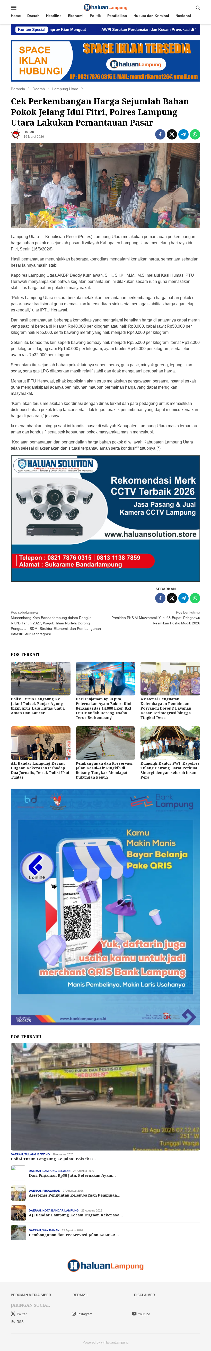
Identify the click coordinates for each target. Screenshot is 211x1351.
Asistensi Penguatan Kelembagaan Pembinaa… (74, 1195)
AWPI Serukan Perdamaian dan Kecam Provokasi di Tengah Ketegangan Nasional (124, 29)
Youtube (144, 1314)
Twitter (22, 1314)
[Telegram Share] (183, 134)
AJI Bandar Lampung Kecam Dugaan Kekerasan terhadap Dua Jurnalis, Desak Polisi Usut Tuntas (40, 770)
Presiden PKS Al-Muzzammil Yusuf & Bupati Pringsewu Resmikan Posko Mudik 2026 (155, 617)
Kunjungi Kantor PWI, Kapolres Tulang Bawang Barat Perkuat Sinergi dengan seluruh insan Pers (170, 770)
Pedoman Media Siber (31, 1295)
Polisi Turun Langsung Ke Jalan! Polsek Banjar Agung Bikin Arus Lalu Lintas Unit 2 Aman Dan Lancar (38, 705)
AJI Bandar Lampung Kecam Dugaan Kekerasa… (76, 1215)
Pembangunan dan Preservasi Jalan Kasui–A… (74, 1234)
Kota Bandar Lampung (60, 1210)
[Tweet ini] (172, 134)
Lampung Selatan (56, 1170)
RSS (20, 1322)
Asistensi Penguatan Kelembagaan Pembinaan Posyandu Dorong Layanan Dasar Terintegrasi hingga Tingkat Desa (165, 708)
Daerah (17, 1154)
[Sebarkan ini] (160, 134)
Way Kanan (50, 1230)
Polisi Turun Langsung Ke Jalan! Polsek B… (53, 1158)
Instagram (84, 1314)
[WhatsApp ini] (195, 134)
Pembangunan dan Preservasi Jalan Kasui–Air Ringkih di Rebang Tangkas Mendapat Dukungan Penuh (104, 770)
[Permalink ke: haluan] (16, 134)
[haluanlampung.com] (105, 7)
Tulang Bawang (37, 1154)
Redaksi (80, 1295)
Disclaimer (144, 1295)
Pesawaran (51, 1190)
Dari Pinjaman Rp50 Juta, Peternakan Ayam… (72, 1175)
